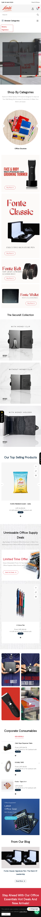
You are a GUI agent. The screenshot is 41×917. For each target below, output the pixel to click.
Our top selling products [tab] (20, 457)
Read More (19, 881)
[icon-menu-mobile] (38, 20)
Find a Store (36, 2)
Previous (3, 125)
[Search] (38, 14)
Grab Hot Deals (10, 572)
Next (38, 125)
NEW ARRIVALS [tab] (19, 736)
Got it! (6, 914)
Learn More (23, 911)
